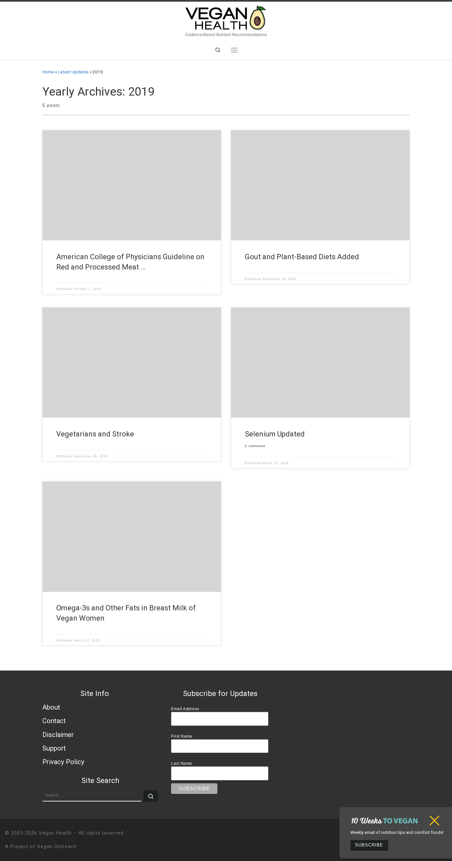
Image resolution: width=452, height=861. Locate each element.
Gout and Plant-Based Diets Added (302, 257)
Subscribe (369, 845)
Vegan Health (55, 833)
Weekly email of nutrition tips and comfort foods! (397, 832)
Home (48, 71)
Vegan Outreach (57, 846)
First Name (181, 736)
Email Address (185, 709)
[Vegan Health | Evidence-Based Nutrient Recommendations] (226, 17)
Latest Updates (73, 71)
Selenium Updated (275, 434)
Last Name (181, 763)
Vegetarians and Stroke (95, 434)
